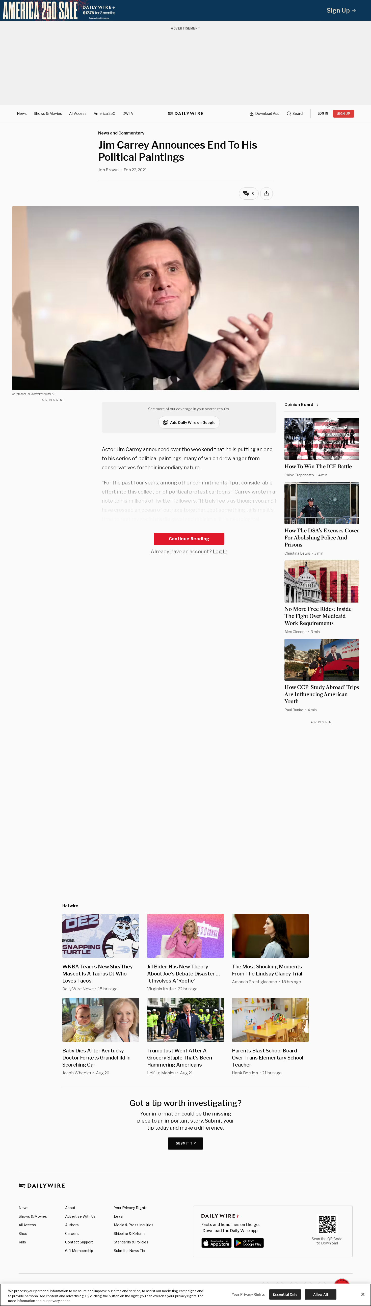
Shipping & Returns (130, 1233)
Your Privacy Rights (130, 1208)
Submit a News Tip (129, 1250)
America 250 (104, 113)
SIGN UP (343, 114)
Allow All (320, 1294)
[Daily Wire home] (185, 113)
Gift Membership (79, 1250)
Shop (23, 1233)
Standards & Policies (131, 1242)
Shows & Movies (48, 113)
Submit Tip (186, 1143)
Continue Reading (189, 538)
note (107, 501)
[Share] (266, 193)
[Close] (362, 1294)
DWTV (128, 113)
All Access (78, 113)
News (22, 113)
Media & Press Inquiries (133, 1225)
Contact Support (79, 1242)
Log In (220, 552)
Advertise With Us (80, 1216)
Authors (72, 1225)
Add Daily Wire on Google (193, 422)
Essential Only (285, 1294)
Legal (118, 1216)
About (70, 1208)
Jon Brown (108, 170)
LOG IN (323, 113)
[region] (185, 1295)
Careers (72, 1233)
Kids (22, 1242)
